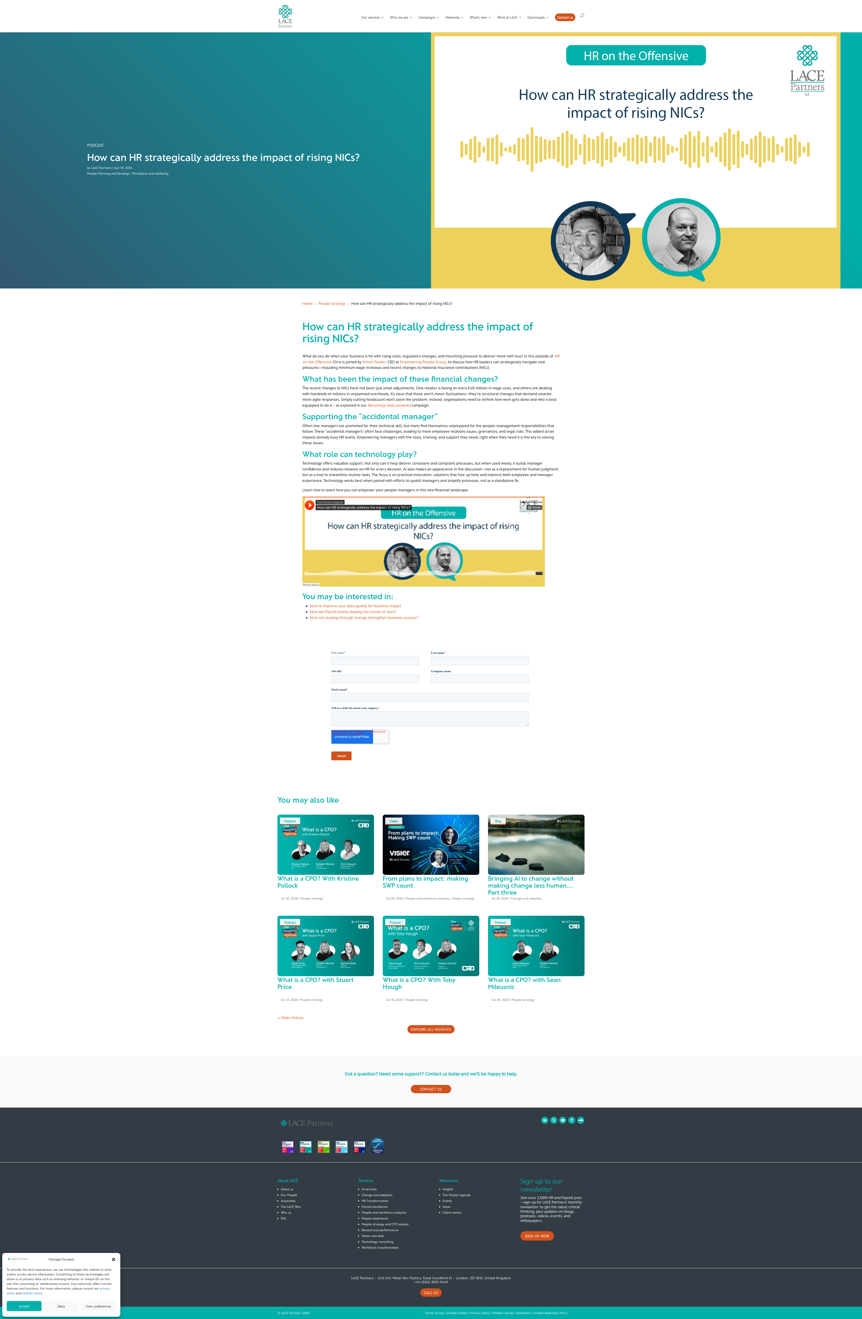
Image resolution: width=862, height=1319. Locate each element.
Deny (61, 1306)
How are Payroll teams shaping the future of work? (353, 611)
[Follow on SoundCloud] (580, 1120)
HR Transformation (375, 1201)
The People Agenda (457, 1195)
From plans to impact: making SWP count (425, 881)
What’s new (478, 17)
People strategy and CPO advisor (385, 1224)
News (446, 1206)
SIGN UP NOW (537, 1236)
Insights (448, 1189)
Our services (370, 17)
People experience (375, 1218)
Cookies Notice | (458, 1313)
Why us (286, 1212)
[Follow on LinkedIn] (544, 1120)
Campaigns (426, 17)
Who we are (399, 17)
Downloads (536, 17)
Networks (453, 17)
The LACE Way (291, 1206)
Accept (24, 1306)
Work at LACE (507, 17)
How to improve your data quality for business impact (355, 605)
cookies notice (32, 1293)
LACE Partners (101, 168)
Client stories (452, 1212)
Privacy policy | (481, 1313)
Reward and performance (380, 1230)
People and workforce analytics (428, 898)
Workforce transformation (380, 1247)
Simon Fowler (374, 361)
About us (287, 1189)
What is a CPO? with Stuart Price (315, 983)
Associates (288, 1201)
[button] (113, 1259)
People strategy (312, 898)
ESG (283, 1218)
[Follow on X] (553, 1120)
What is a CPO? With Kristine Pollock (318, 881)
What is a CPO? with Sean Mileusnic (524, 983)
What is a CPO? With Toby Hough (419, 983)
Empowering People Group (423, 361)
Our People (289, 1195)
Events (447, 1201)
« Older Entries (291, 1017)
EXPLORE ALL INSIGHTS (431, 1029)
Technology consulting (377, 1242)
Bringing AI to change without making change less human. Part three (531, 885)
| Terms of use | (435, 1313)
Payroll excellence (375, 1206)
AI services (369, 1189)
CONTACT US (431, 1089)
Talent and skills (373, 1236)
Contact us (565, 17)
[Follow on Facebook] (571, 1120)
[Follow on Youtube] (562, 1120)
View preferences (98, 1306)
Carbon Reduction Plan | (550, 1313)
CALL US (431, 1292)
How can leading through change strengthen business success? (364, 617)
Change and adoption (526, 898)
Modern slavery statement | (513, 1313)
